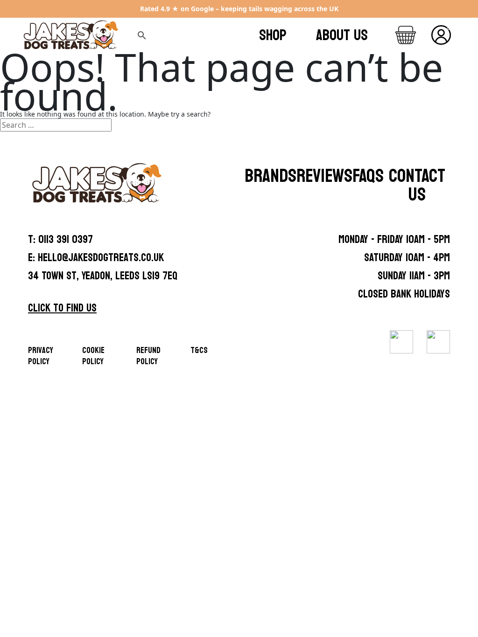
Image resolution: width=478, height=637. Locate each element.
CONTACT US (417, 185)
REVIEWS (324, 176)
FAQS (368, 176)
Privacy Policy (40, 356)
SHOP (273, 35)
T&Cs (199, 350)
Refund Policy (148, 356)
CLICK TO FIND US (62, 308)
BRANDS (270, 176)
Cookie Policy (93, 356)
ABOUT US (342, 35)
